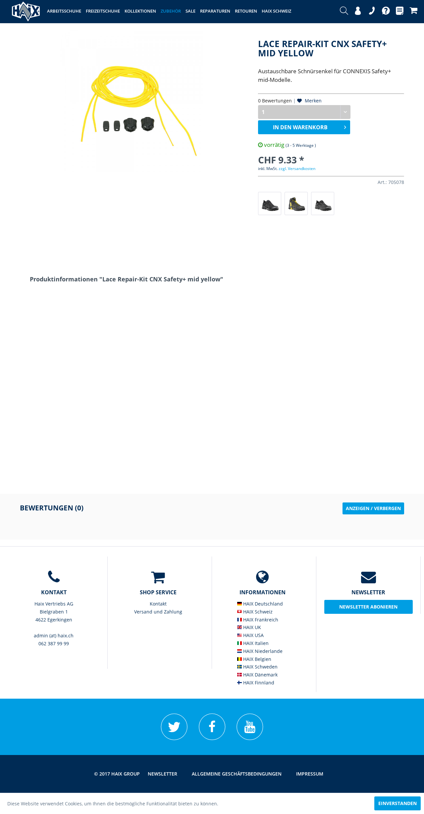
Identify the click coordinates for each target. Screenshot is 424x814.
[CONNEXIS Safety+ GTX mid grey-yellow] (296, 203)
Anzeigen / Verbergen (373, 508)
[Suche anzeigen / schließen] (344, 11)
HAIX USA (253, 635)
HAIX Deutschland (262, 604)
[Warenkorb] (413, 11)
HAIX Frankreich (260, 619)
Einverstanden (397, 803)
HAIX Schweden (260, 667)
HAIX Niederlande (262, 651)
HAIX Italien (255, 643)
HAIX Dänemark (260, 674)
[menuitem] (344, 11)
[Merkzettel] (399, 11)
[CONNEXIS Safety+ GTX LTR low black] (322, 203)
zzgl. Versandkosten (297, 168)
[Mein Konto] (357, 11)
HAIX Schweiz (257, 612)
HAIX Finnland (258, 682)
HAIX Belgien (256, 659)
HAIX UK (251, 627)
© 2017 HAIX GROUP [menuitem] (117, 774)
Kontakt (158, 604)
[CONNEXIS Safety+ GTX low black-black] (269, 203)
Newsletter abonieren (368, 607)
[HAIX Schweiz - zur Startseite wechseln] (26, 11)
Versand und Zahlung (158, 612)
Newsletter (162, 774)
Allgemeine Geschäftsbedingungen (237, 774)
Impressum (309, 774)
